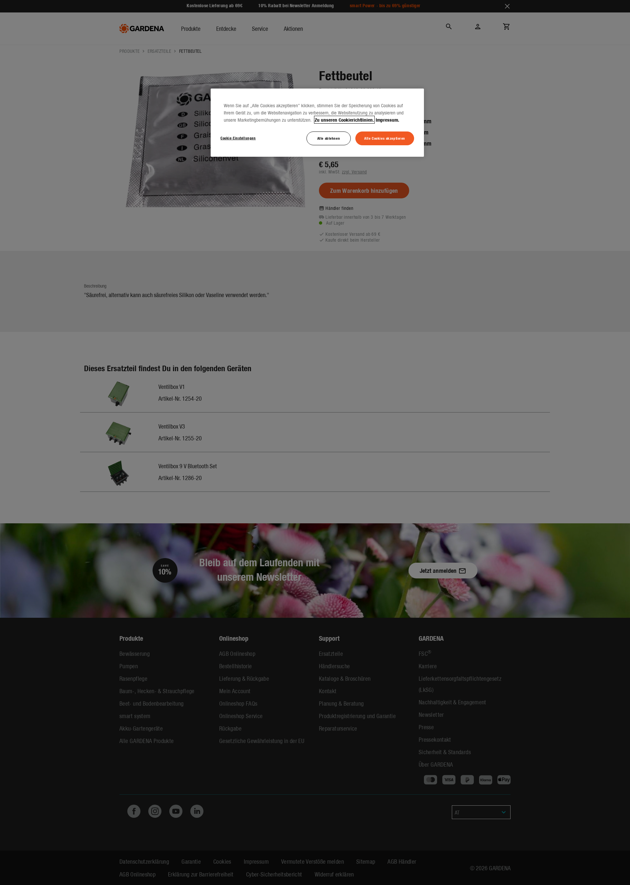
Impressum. (387, 119)
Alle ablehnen (328, 138)
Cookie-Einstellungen (238, 137)
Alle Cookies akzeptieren (384, 138)
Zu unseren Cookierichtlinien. (344, 119)
